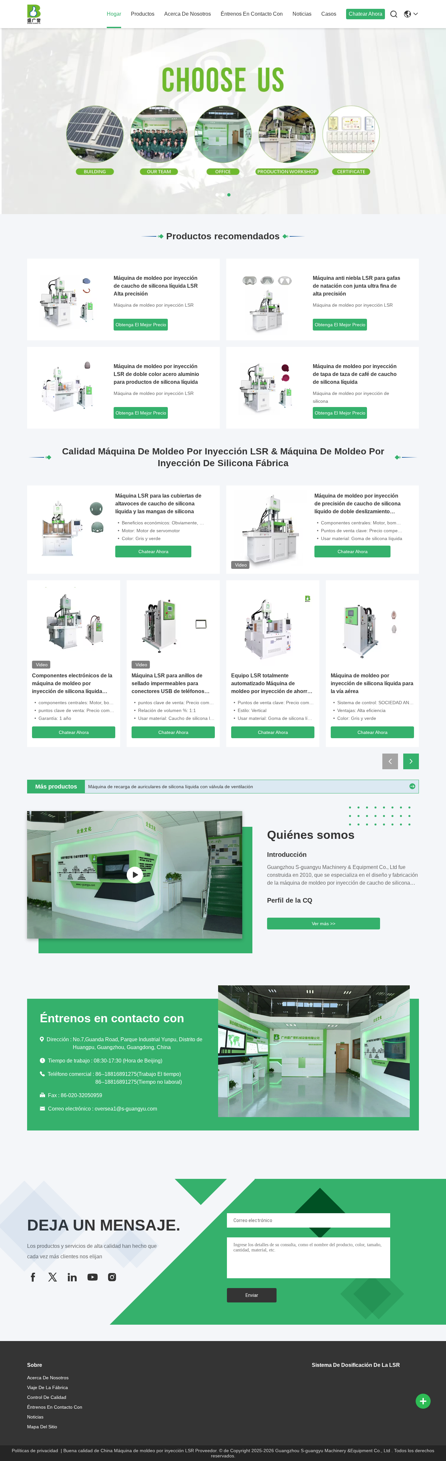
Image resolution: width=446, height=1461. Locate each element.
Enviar (252, 1295)
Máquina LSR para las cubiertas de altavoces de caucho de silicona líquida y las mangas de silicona (158, 503)
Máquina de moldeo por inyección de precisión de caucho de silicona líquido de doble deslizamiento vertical (357, 504)
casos (328, 14)
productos (142, 14)
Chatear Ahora (365, 14)
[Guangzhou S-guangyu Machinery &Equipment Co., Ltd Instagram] (112, 1277)
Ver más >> (323, 923)
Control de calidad (46, 1397)
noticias (302, 14)
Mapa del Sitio (42, 1426)
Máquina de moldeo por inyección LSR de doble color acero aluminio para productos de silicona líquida (156, 374)
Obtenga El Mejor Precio (141, 324)
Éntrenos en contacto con (252, 14)
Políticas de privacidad (35, 1450)
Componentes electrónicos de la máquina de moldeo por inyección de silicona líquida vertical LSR (72, 684)
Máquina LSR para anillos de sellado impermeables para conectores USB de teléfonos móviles (168, 684)
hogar (114, 14)
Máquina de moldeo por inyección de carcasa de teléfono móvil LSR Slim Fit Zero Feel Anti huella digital (195, 786)
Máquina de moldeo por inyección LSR (154, 305)
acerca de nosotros (187, 14)
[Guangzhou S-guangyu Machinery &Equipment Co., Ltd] (63, 14)
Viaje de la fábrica (47, 1387)
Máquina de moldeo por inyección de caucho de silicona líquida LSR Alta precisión (156, 286)
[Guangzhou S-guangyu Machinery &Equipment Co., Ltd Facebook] (33, 1277)
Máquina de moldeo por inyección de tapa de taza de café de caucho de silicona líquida (355, 374)
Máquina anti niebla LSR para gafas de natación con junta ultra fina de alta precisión (356, 286)
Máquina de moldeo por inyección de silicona (351, 397)
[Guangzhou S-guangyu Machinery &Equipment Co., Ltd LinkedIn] (72, 1277)
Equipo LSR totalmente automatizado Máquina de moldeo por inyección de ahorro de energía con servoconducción (272, 684)
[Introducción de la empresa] (134, 875)
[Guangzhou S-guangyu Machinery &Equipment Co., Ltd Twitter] (52, 1277)
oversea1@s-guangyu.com (126, 1109)
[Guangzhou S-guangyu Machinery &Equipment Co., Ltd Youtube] (92, 1277)
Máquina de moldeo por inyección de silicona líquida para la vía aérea (372, 683)
